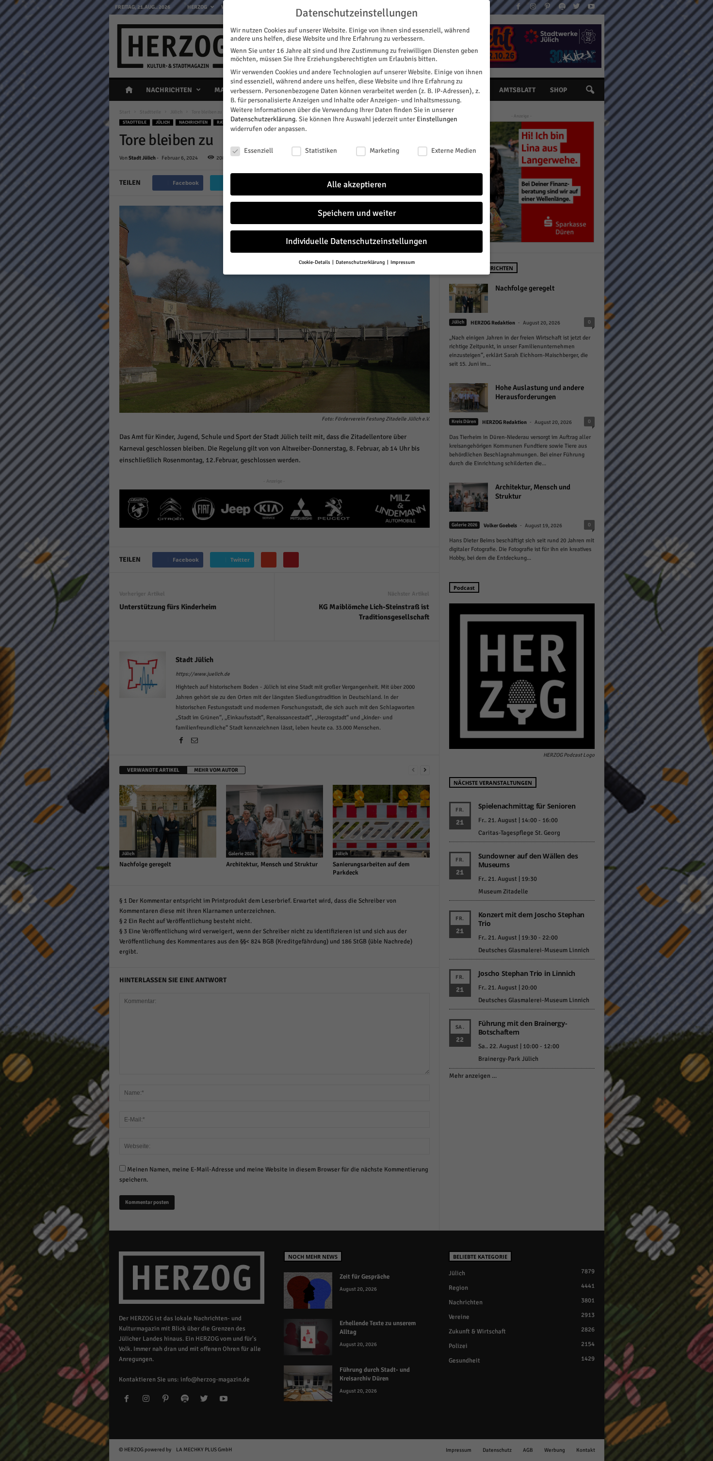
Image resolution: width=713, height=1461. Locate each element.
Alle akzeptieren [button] (357, 184)
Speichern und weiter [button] (357, 213)
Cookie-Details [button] (315, 262)
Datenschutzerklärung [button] (361, 262)
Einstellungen (437, 119)
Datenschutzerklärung (262, 119)
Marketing (384, 150)
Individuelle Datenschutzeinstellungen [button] (356, 241)
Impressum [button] (402, 262)
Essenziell (258, 150)
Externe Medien (453, 150)
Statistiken (321, 150)
